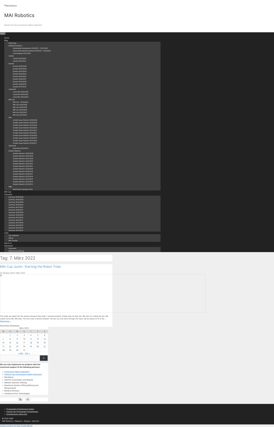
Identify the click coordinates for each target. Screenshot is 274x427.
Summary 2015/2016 (16, 223)
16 (17, 343)
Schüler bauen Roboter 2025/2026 (25, 120)
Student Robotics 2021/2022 (23, 164)
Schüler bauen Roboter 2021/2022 (25, 130)
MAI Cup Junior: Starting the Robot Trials (30, 266)
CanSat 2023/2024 (19, 58)
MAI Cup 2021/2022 (20, 115)
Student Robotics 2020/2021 (23, 166)
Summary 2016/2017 (16, 220)
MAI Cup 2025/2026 (20, 105)
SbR (10, 117)
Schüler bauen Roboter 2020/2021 (25, 133)
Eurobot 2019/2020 (19, 81)
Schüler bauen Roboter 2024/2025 (25, 122)
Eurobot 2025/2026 (20, 66)
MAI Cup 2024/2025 (20, 107)
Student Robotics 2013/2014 (23, 181)
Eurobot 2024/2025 (20, 69)
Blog (6, 40)
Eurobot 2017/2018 (19, 87)
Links (6, 233)
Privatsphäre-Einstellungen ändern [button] (20, 409)
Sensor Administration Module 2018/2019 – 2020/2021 (32, 51)
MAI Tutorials (13, 241)
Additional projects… (16, 46)
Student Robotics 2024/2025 (23, 156)
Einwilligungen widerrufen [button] (16, 414)
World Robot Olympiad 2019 (23, 189)
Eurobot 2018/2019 (19, 84)
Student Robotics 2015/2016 (23, 176)
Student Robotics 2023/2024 (23, 158)
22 (10, 346)
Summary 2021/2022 (16, 207)
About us (8, 243)
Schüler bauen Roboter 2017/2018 (25, 140)
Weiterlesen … (5, 321)
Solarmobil (12, 146)
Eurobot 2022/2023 (19, 74)
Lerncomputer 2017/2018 (22, 53)
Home (6, 38)
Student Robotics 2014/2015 (23, 179)
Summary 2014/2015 (16, 225)
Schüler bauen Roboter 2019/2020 (25, 135)
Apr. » (27, 353)
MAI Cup (12, 99)
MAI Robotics (19, 15)
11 (31, 339)
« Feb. (20, 353)
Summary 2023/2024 (16, 202)
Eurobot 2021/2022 (19, 76)
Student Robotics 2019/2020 (23, 169)
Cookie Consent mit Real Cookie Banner (16, 426)
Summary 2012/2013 (16, 230)
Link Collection (14, 235)
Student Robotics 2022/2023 (23, 161)
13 (45, 339)
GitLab (11, 238)
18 (31, 343)
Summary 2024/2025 (16, 199)
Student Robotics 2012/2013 (23, 184)
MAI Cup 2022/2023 (20, 112)
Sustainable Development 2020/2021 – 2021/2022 (30, 48)
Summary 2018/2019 (16, 215)
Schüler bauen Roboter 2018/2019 (25, 138)
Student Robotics (15, 151)
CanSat (11, 56)
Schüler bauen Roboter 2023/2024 (25, 125)
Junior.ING (12, 89)
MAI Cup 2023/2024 (20, 110)
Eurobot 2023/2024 (20, 71)
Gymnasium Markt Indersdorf (16, 372)
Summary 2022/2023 (16, 205)
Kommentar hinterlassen (9, 325)
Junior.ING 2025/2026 (20, 92)
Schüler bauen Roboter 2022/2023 (25, 128)
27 (45, 346)
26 (38, 346)
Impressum (8, 246)
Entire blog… (13, 43)
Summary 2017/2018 (16, 217)
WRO (10, 187)
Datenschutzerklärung (16, 251)
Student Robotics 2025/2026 (23, 153)
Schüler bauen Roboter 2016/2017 (25, 143)
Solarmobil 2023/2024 (20, 148)
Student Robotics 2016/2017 (23, 174)
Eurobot (11, 63)
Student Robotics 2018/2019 (23, 171)
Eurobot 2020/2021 (19, 79)
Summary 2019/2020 (16, 212)
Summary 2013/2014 (16, 228)
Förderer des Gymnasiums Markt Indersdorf (23, 374)
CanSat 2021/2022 (19, 61)
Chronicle (8, 194)
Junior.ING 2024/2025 (20, 94)
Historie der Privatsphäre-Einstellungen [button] (22, 412)
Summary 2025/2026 (16, 197)
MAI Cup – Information (20, 102)
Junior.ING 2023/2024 (20, 97)
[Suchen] (44, 358)
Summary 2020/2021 (16, 210)
